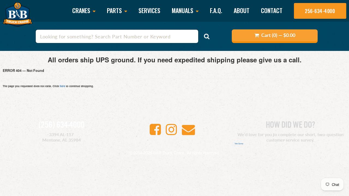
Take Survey (238, 143)
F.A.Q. (216, 10)
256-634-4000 (320, 11)
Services (149, 10)
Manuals (183, 11)
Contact (271, 10)
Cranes (82, 11)
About (241, 10)
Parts (115, 11)
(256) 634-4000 (61, 125)
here (62, 86)
